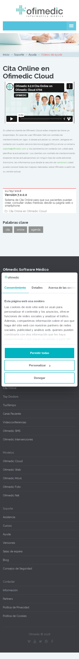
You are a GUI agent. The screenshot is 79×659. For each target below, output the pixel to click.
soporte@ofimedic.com (14, 148)
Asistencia (9, 517)
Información (10, 590)
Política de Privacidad (16, 607)
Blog (6, 560)
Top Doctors (10, 396)
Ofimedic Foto (12, 486)
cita (8, 229)
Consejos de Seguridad (17, 568)
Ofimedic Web (12, 469)
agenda (35, 229)
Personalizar (37, 365)
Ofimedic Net (11, 495)
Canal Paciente (12, 413)
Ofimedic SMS (11, 430)
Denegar (39, 377)
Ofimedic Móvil (12, 478)
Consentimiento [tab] (15, 287)
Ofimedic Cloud (13, 461)
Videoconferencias (14, 422)
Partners (8, 598)
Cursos (7, 525)
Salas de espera (12, 551)
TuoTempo (9, 405)
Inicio (6, 54)
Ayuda (32, 54)
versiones (62, 162)
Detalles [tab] (37, 287)
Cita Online (9, 388)
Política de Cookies (15, 615)
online (20, 229)
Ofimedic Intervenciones (18, 439)
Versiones (9, 542)
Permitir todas (39, 353)
